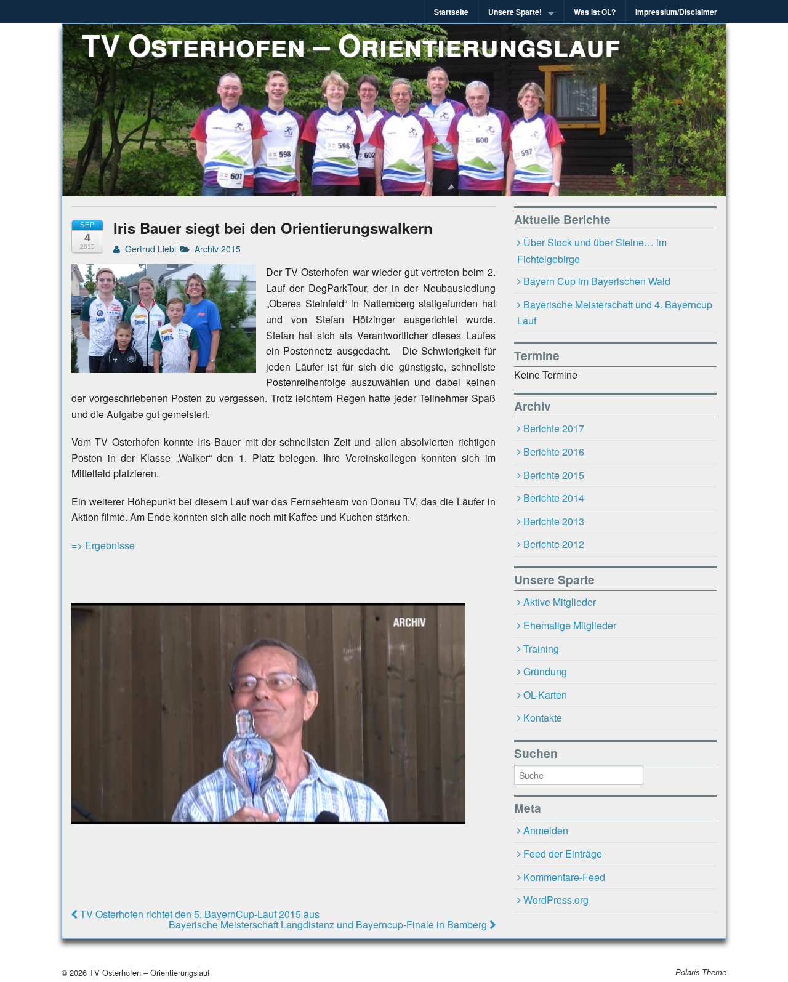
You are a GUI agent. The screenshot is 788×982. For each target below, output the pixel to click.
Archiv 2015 (218, 249)
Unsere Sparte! (515, 11)
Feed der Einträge (562, 854)
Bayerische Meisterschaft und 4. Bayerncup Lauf (615, 312)
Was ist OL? (595, 11)
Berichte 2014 (553, 498)
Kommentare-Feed (564, 877)
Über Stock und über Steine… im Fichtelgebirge (592, 250)
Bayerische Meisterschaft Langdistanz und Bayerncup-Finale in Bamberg (329, 924)
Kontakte (542, 717)
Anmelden (545, 830)
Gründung (545, 671)
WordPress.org (556, 900)
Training (541, 649)
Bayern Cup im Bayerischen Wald (596, 281)
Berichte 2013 (553, 521)
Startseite (451, 11)
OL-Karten (545, 695)
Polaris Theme (700, 972)
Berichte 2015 (553, 475)
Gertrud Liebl (149, 249)
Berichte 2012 (553, 544)
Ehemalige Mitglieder (569, 625)
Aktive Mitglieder (559, 602)
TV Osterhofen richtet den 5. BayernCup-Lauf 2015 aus (199, 914)
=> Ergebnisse (103, 545)
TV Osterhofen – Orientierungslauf (351, 44)
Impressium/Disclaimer (676, 11)
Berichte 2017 (553, 428)
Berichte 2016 (553, 452)
